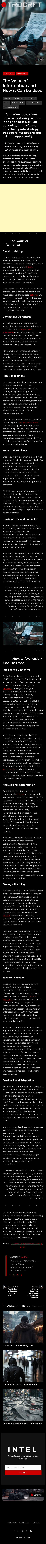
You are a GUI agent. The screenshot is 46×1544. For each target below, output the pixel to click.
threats (29, 267)
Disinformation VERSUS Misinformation (22, 1423)
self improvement (33, 102)
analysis (20, 794)
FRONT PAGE (12, 1523)
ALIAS (24, 1256)
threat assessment (11, 107)
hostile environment (28, 422)
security (6, 915)
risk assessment (18, 102)
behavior (34, 295)
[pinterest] (3, 44)
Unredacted (22, 74)
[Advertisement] (23, 208)
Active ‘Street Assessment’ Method (20, 1384)
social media (9, 769)
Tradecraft (8, 74)
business (7, 98)
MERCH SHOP (24, 1523)
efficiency (32, 98)
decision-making (19, 98)
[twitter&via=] (3, 49)
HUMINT (6, 102)
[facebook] (3, 53)
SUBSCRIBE (36, 1523)
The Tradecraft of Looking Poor (18, 1345)
